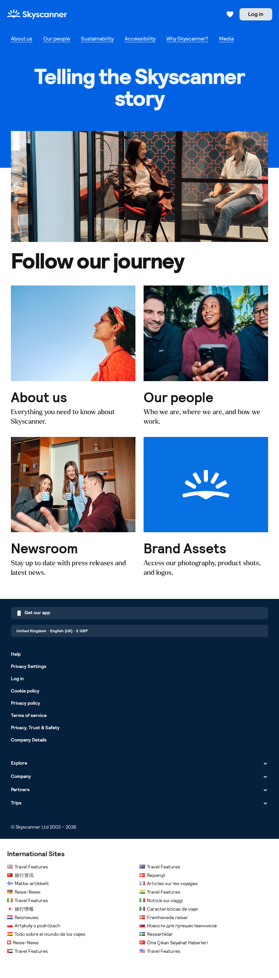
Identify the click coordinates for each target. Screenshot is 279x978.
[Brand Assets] (206, 507)
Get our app (37, 612)
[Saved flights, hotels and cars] (230, 14)
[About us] (73, 356)
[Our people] (206, 356)
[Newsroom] (73, 507)
